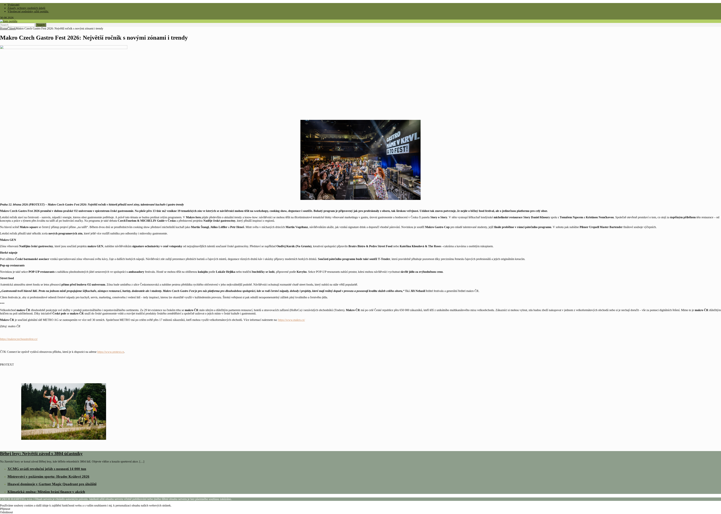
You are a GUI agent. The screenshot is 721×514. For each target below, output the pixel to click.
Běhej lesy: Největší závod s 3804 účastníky (41, 453)
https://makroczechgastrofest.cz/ (19, 339)
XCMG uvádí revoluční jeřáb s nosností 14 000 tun (47, 469)
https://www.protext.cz (110, 351)
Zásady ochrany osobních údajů (26, 8)
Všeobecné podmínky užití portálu (28, 11)
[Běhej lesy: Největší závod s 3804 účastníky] (63, 445)
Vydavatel (13, 4)
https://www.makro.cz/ (291, 319)
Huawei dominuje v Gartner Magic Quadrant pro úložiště (52, 484)
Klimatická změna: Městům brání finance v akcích (46, 492)
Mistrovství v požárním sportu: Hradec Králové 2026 (48, 476)
